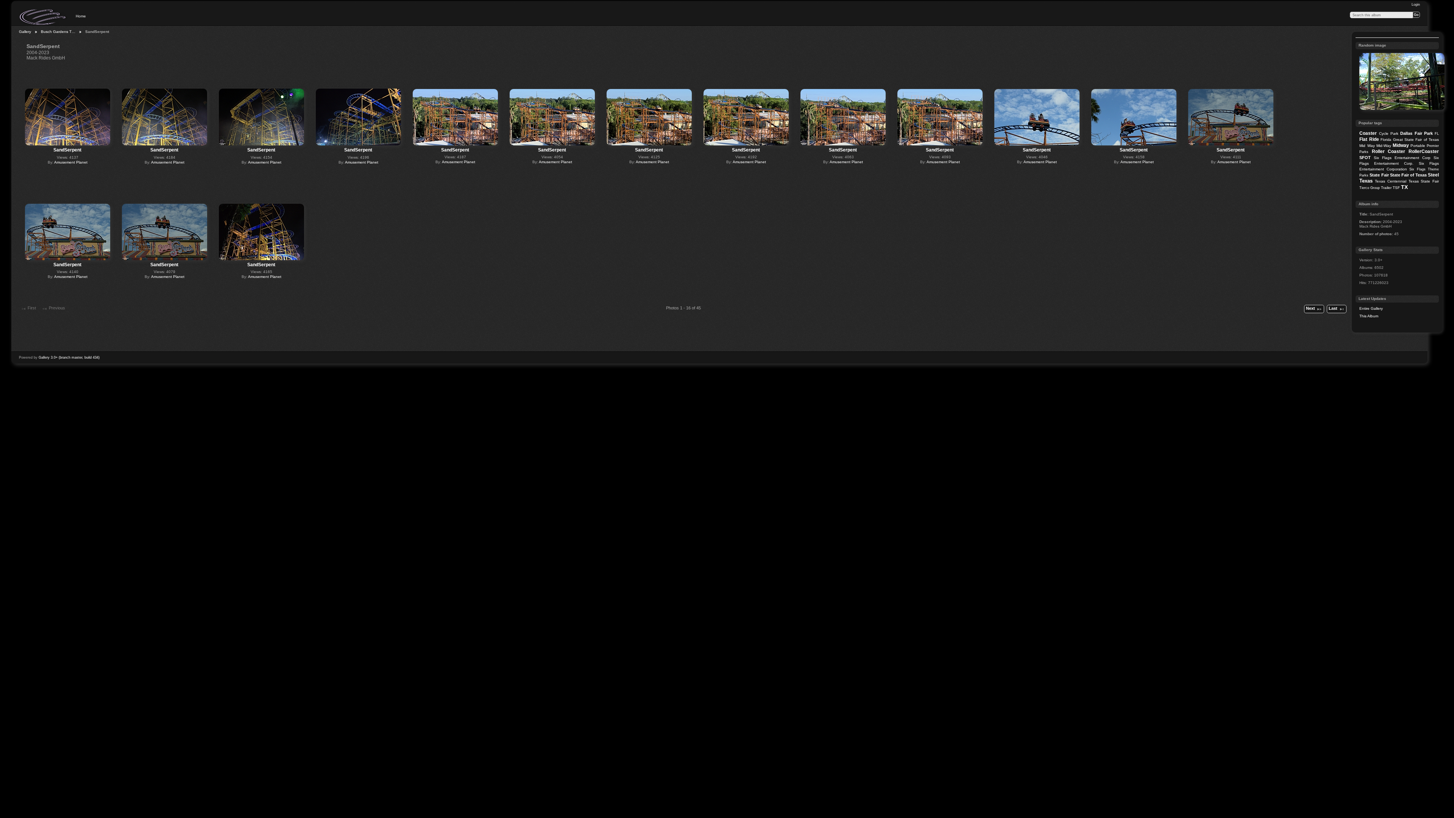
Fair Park (1424, 133)
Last (1333, 308)
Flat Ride (1369, 139)
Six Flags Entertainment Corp (1402, 158)
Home (81, 16)
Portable (1417, 146)
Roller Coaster (1389, 151)
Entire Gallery (1371, 308)
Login (1416, 4)
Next (1310, 308)
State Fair (1379, 175)
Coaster (1368, 133)
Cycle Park (1388, 133)
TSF (1396, 188)
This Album (1368, 316)
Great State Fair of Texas (1416, 139)
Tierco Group (1369, 188)
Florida (1386, 140)
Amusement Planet (70, 162)
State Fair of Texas (1408, 175)
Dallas (1406, 133)
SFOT (1365, 157)
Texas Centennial (1390, 181)
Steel (1433, 175)
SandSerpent (67, 150)
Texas (1366, 181)
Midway (1401, 145)
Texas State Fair (1424, 181)
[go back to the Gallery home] (43, 17)
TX (1404, 187)
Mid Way (1366, 146)
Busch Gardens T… (58, 32)
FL (1437, 134)
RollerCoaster (1424, 151)
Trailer (1386, 188)
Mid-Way (1383, 146)
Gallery (25, 32)
